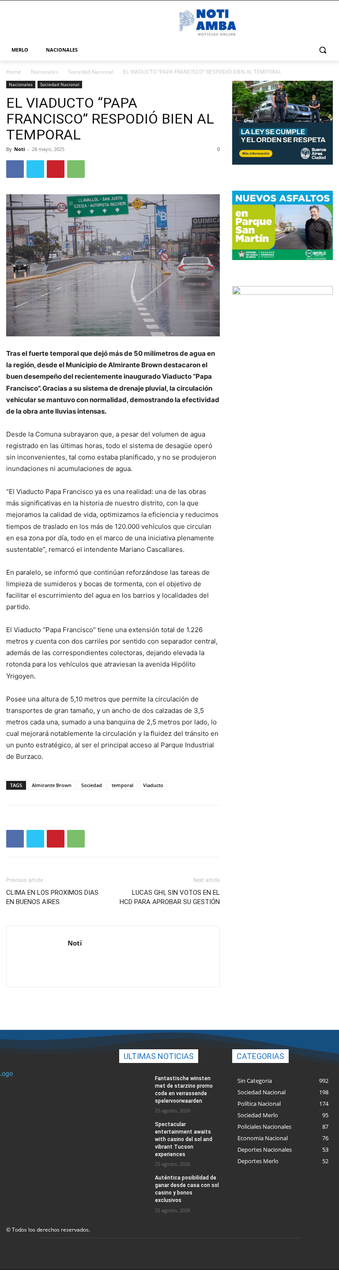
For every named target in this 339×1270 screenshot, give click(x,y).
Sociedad (91, 785)
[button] (322, 50)
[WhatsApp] (76, 169)
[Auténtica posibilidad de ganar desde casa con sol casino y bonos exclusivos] (134, 1184)
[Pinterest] (55, 169)
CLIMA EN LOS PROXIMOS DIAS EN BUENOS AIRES (52, 897)
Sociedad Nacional (90, 71)
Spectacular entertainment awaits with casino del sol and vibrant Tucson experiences (183, 1139)
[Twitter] (35, 169)
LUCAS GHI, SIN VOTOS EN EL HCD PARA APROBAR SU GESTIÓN (170, 897)
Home (13, 71)
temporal (122, 785)
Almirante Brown (52, 785)
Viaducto (153, 785)
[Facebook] (15, 169)
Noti (19, 149)
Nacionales (44, 71)
